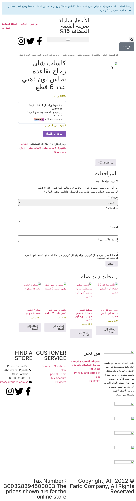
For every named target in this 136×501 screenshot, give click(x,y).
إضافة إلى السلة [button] (109, 331)
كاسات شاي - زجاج (30, 147)
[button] (131, 39)
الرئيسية (113, 54)
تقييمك (113, 197)
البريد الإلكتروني (108, 239)
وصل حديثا (60, 151)
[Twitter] (30, 41)
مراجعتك (112, 208)
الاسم (113, 227)
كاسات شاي (83, 54)
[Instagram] (21, 41)
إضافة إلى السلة (54, 133)
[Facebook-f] (39, 41)
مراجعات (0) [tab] (105, 162)
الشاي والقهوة (99, 54)
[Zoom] (112, 68)
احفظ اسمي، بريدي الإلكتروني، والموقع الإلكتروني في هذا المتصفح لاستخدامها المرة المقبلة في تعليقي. (71, 256)
